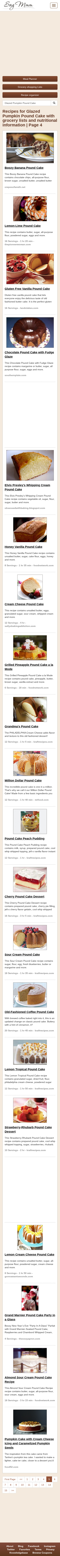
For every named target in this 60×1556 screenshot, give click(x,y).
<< (21, 1479)
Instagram (49, 1546)
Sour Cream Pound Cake (22, 954)
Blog (20, 1546)
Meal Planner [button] (30, 79)
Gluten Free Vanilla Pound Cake (27, 288)
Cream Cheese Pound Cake (24, 604)
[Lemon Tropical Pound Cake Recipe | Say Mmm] (30, 1052)
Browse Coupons (42, 1552)
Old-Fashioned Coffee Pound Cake (29, 1012)
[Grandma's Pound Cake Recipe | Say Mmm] (30, 709)
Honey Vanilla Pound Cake (23, 546)
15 (5, 1490)
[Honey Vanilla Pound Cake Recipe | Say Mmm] (30, 529)
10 (22, 1485)
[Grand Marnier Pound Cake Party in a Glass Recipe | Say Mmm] (30, 1298)
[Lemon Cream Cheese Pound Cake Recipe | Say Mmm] (30, 1237)
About (9, 1546)
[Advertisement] (30, 42)
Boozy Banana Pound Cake (24, 167)
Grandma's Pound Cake (21, 726)
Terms (38, 1549)
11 (29, 1485)
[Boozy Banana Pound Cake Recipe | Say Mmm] (30, 148)
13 (42, 1485)
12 (35, 1485)
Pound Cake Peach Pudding (24, 838)
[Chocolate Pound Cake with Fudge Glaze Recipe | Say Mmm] (30, 332)
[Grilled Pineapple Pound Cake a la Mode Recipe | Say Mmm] (30, 647)
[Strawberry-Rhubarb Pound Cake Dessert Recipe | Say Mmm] (30, 1110)
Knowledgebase (19, 1552)
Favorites (24, 1549)
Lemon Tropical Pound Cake (25, 1069)
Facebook (33, 1546)
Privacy (50, 1549)
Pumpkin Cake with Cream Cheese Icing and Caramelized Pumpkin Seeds (29, 1443)
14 (49, 1485)
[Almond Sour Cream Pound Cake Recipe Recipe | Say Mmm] (30, 1360)
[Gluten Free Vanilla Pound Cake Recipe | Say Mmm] (30, 269)
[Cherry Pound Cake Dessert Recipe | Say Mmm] (30, 879)
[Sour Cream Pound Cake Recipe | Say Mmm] (30, 937)
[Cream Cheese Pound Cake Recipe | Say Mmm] (30, 587)
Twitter (11, 1549)
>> (12, 1490)
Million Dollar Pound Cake (23, 780)
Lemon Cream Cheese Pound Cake (29, 1254)
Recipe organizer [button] (30, 95)
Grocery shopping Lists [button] (30, 87)
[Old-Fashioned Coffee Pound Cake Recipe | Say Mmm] (30, 994)
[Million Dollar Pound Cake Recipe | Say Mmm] (30, 763)
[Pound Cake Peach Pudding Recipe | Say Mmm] (30, 821)
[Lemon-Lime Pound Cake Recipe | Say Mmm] (30, 208)
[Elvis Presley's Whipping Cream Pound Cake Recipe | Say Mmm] (30, 465)
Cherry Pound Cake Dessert (24, 896)
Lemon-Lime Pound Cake (23, 225)
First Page (10, 1479)
